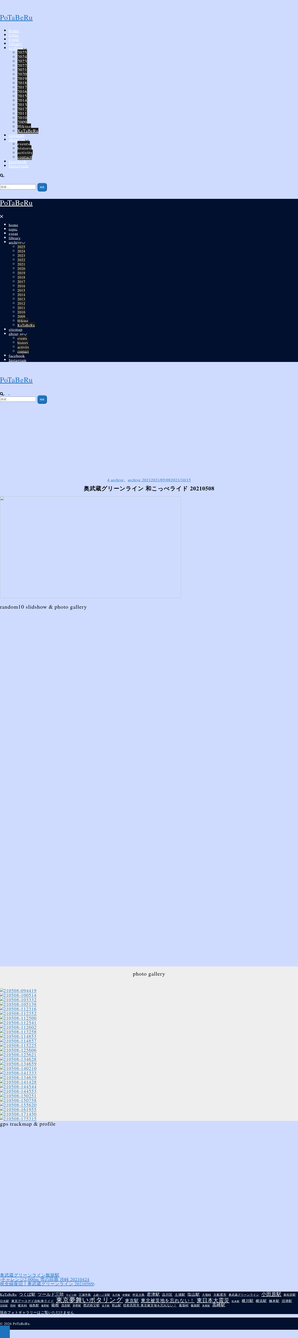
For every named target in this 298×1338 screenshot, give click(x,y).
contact (24, 157)
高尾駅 (206, 1305)
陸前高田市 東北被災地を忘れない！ (150, 1305)
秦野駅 (45, 1305)
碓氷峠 (22, 1305)
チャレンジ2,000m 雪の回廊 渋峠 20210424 (45, 1279)
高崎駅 (218, 1305)
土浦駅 (180, 1294)
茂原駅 (65, 1305)
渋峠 (13, 1305)
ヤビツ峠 (71, 1295)
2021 (22, 70)
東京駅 (132, 1300)
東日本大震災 (213, 1300)
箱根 (55, 1305)
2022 (22, 65)
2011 (22, 113)
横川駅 (247, 1301)
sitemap (16, 135)
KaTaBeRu (27, 131)
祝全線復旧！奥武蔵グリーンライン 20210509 (47, 1284)
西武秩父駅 (91, 1305)
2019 (22, 78)
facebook (18, 161)
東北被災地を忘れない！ (168, 1300)
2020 (22, 74)
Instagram (19, 166)
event (14, 39)
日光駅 (4, 1301)
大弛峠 (206, 1295)
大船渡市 (219, 1294)
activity (25, 152)
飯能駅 (53, 1275)
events (23, 144)
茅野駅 (77, 1305)
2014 (22, 100)
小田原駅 (271, 1294)
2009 (22, 122)
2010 (22, 118)
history (24, 148)
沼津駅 (287, 1301)
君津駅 (153, 1294)
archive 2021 (139, 479)
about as (17, 139)
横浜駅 (261, 1301)
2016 (22, 92)
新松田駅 (290, 1295)
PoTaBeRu (16, 17)
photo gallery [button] (149, 973)
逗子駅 (106, 1305)
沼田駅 (4, 1305)
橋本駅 (274, 1301)
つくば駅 (27, 1294)
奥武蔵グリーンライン (23, 1275)
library (15, 43)
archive (16, 48)
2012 (22, 109)
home (14, 30)
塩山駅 (193, 1294)
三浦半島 (85, 1295)
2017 (22, 87)
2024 (22, 57)
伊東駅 (126, 1295)
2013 (22, 105)
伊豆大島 (138, 1294)
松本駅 (236, 1301)
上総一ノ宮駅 (101, 1294)
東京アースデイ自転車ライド (32, 1301)
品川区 (167, 1294)
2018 (22, 83)
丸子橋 (116, 1295)
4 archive (115, 479)
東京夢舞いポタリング (89, 1299)
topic (14, 35)
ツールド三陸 (51, 1294)
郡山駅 (116, 1305)
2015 (22, 96)
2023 (22, 61)
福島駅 (34, 1305)
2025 (22, 52)
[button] (4, 174)
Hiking (24, 126)
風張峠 (184, 1305)
